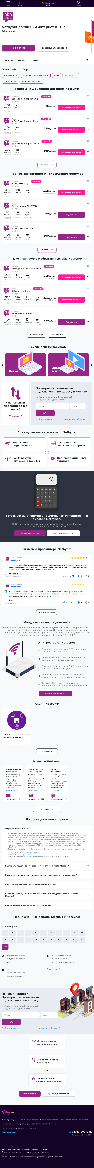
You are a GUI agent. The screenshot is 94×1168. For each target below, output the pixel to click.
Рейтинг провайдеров (48, 1120)
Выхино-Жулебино (15, 976)
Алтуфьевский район (16, 959)
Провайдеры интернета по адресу (33, 1124)
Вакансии (34, 1128)
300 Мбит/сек (71, 75)
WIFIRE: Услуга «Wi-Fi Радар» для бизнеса (35, 770)
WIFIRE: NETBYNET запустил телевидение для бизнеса (58, 770)
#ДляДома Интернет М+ (24, 121)
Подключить (18, 48)
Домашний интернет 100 (24, 99)
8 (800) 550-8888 (25, 855)
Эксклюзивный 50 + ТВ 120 (24, 206)
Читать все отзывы (46, 612)
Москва (48, 5)
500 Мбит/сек (10, 81)
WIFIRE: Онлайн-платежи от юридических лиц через (14, 770)
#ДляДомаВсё (19, 184)
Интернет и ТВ (10, 75)
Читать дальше (48, 570)
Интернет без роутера (31, 81)
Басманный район (60, 959)
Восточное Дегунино (16, 973)
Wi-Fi (56, 75)
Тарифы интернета (9, 1124)
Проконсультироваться (53, 48)
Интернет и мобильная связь (35, 75)
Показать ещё (53, 969)
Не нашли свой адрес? (75, 419)
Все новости (47, 809)
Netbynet (16, 560)
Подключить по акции (71, 108)
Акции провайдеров (10, 1120)
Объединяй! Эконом (22, 313)
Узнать (14, 416)
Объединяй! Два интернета (25, 269)
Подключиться (29, 1094)
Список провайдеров (68, 1120)
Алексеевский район (16, 955)
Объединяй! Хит (20, 291)
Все (5, 947)
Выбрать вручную (44, 419)
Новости (52, 1124)
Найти (45, 413)
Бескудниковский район (63, 962)
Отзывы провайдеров (29, 1120)
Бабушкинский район (61, 955)
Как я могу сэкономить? (63, 533)
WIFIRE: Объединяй (13, 737)
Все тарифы (57, 335)
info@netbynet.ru (33, 853)
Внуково (11, 969)
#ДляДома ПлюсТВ (21, 228)
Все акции (47, 751)
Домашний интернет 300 (24, 143)
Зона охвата (84, 1120)
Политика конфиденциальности (15, 1128)
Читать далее (10, 790)
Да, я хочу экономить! (30, 533)
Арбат (9, 962)
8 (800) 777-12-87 (82, 1132)
